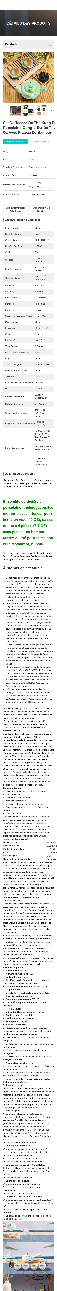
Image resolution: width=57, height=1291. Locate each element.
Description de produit (41, 210)
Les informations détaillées (15, 210)
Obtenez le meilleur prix (17, 141)
